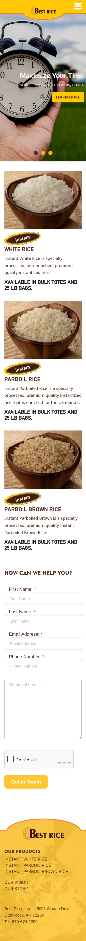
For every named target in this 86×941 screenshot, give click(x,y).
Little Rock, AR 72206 (24, 915)
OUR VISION (16, 882)
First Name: (22, 589)
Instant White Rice (25, 859)
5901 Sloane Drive (54, 908)
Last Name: (22, 611)
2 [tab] (43, 153)
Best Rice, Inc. (17, 908)
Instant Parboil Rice (27, 865)
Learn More (68, 97)
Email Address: (26, 634)
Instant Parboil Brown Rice (36, 871)
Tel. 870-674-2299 (21, 921)
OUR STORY (16, 888)
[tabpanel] (43, 80)
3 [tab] (50, 153)
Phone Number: (26, 656)
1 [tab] (36, 153)
